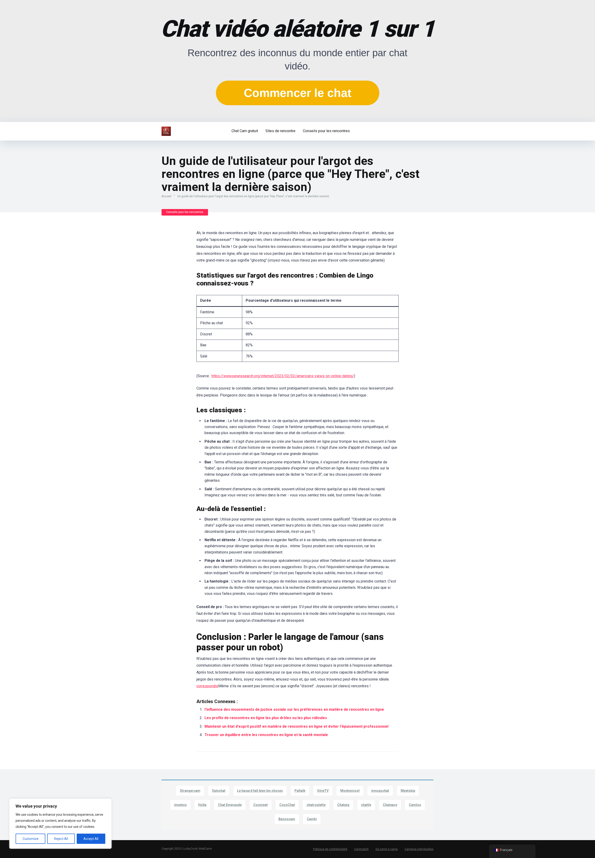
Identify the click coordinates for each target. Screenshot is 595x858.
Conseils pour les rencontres (326, 131)
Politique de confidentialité (330, 849)
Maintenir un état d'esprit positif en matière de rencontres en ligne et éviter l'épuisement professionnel (296, 726)
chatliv (366, 805)
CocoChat (287, 805)
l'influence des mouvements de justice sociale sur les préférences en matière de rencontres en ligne (294, 709)
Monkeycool (350, 791)
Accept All (90, 839)
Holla (202, 805)
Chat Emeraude (230, 805)
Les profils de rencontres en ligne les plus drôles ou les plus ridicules (266, 718)
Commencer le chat (297, 92)
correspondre (207, 686)
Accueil (166, 196)
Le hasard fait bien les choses (260, 791)
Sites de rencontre (280, 131)
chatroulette (316, 805)
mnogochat (380, 791)
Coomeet (260, 805)
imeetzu (180, 805)
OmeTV (323, 791)
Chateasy (390, 805)
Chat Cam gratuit (244, 131)
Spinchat (218, 791)
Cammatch (361, 849)
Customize (31, 839)
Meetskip (408, 791)
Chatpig (343, 805)
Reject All (61, 839)
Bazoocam (286, 819)
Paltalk (299, 791)
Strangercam (190, 791)
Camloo (415, 805)
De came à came (387, 849)
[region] (60, 824)
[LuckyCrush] (166, 129)
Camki (312, 819)
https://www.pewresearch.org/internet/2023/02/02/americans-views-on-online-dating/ (283, 376)
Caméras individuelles (419, 849)
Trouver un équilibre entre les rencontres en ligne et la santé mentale (266, 735)
